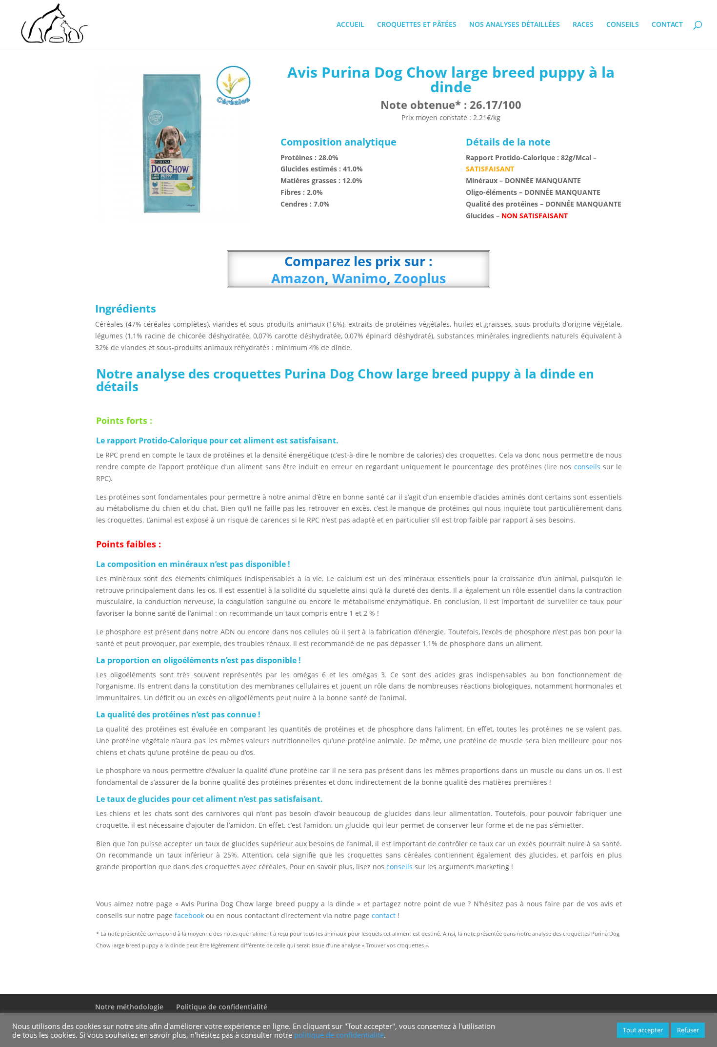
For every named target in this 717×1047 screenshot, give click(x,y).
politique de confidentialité (339, 1035)
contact (385, 915)
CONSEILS (622, 25)
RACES (583, 25)
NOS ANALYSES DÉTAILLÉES (514, 25)
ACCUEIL (350, 25)
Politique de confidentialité (221, 1006)
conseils (586, 466)
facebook (189, 915)
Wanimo (358, 278)
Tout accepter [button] (643, 1030)
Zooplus (418, 278)
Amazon (298, 278)
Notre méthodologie (129, 1006)
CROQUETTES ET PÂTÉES (417, 25)
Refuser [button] (688, 1030)
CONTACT (667, 25)
